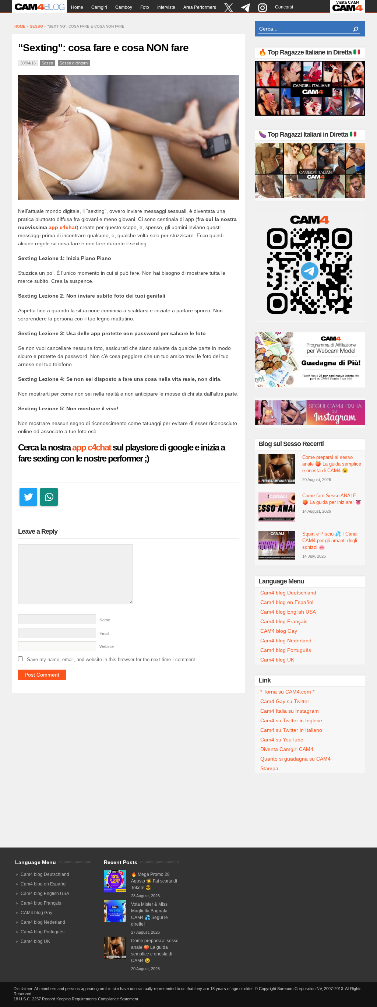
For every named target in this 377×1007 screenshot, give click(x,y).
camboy (123, 7)
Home (77, 7)
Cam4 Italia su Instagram (289, 711)
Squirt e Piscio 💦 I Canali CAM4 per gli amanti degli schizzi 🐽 (330, 540)
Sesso (36, 26)
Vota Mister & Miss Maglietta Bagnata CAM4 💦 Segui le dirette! (149, 914)
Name (104, 620)
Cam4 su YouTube (281, 740)
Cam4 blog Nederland (285, 640)
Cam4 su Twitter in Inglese (291, 720)
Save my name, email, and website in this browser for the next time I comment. (112, 659)
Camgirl (99, 7)
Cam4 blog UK (277, 660)
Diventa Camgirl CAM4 (286, 749)
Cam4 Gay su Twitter (284, 701)
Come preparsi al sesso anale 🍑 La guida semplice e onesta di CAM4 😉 (331, 464)
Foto (144, 7)
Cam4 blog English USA (288, 612)
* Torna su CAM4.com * (287, 692)
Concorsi (284, 7)
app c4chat (63, 227)
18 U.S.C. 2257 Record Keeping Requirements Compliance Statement (76, 999)
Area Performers (199, 7)
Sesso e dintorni (74, 63)
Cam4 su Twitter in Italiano (291, 730)
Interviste (166, 7)
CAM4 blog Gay (278, 631)
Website (106, 646)
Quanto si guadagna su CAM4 (295, 759)
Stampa (269, 768)
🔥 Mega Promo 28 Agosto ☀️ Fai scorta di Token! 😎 (154, 881)
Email (104, 633)
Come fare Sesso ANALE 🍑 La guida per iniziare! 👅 (331, 499)
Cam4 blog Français (283, 621)
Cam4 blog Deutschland (288, 593)
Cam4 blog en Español (286, 602)
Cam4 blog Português (285, 650)
